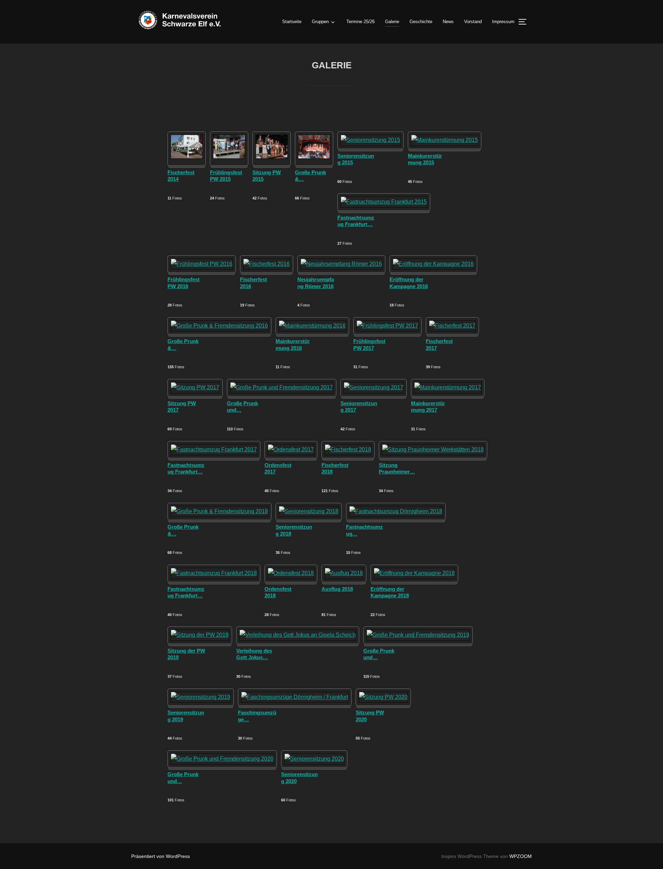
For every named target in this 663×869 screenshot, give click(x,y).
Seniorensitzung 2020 (299, 777)
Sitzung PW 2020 (370, 716)
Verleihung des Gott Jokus (254, 654)
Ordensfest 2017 (278, 468)
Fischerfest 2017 (439, 344)
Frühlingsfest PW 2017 (369, 344)
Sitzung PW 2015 (266, 175)
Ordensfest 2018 (278, 592)
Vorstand (473, 21)
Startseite (291, 21)
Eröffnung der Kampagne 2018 (390, 592)
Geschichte (421, 21)
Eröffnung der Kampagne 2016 (409, 282)
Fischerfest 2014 (180, 175)
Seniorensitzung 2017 (358, 406)
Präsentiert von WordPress (160, 856)
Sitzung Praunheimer (397, 468)
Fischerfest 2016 (253, 282)
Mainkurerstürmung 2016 (293, 344)
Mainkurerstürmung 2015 (425, 159)
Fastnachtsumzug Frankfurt (355, 221)
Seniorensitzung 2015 (355, 159)
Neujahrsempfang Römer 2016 (315, 282)
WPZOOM (520, 856)
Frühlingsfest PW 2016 (183, 282)
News (448, 21)
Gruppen (320, 21)
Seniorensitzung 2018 (294, 530)
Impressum (503, 21)
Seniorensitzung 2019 (185, 716)
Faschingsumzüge (257, 716)
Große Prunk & (310, 175)
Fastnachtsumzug (364, 530)
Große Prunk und (242, 406)
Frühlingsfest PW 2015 (226, 175)
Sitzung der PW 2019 (186, 654)
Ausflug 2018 (337, 589)
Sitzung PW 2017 (181, 406)
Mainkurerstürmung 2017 (428, 406)
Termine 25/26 (360, 21)
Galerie (392, 21)
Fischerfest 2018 (334, 468)
